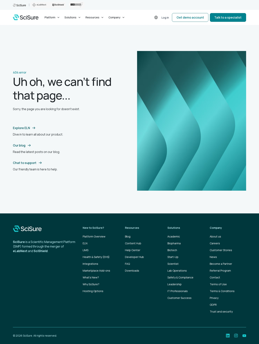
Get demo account (190, 17)
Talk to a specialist (228, 17)
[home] (25, 17)
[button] (52, 17)
